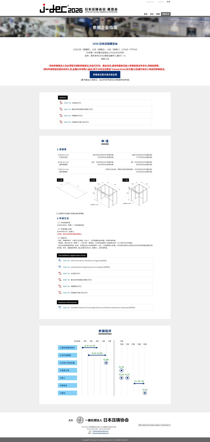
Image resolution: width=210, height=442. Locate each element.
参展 (158, 14)
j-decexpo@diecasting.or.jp (100, 433)
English (161, 2)
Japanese (150, 2)
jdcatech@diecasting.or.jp (100, 431)
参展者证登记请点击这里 (105, 74)
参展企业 (165, 14)
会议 (152, 14)
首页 (145, 14)
